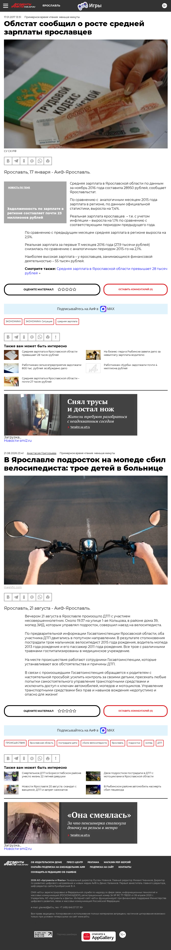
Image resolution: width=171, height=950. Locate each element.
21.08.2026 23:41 (14, 453)
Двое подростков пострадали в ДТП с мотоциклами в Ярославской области (128, 774)
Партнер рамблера (67, 934)
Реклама (93, 862)
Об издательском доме (46, 862)
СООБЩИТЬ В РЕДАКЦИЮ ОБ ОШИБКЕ (53, 872)
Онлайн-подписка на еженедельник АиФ (58, 867)
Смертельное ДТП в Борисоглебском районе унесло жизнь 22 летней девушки (51, 774)
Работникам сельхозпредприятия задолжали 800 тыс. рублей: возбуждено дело (51, 366)
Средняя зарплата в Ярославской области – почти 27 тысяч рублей (50, 380)
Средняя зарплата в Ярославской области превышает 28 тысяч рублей (49, 353)
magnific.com (13, 587)
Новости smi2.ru (18, 441)
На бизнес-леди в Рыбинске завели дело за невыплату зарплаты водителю (132, 353)
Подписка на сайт (102, 867)
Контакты (124, 867)
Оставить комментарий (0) (135, 289)
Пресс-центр (75, 862)
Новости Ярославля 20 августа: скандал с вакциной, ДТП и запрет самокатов (49, 788)
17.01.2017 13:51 (12, 17)
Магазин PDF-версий (117, 862)
